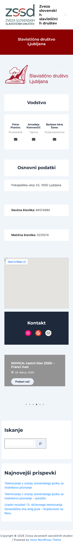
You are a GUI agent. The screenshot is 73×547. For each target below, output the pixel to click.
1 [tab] (26, 404)
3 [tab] (33, 404)
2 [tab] (29, 404)
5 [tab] (40, 404)
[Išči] (40, 444)
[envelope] (15, 139)
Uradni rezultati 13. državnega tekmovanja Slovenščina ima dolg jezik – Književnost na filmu (33, 509)
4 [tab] (36, 404)
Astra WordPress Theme (45, 539)
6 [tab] (43, 404)
